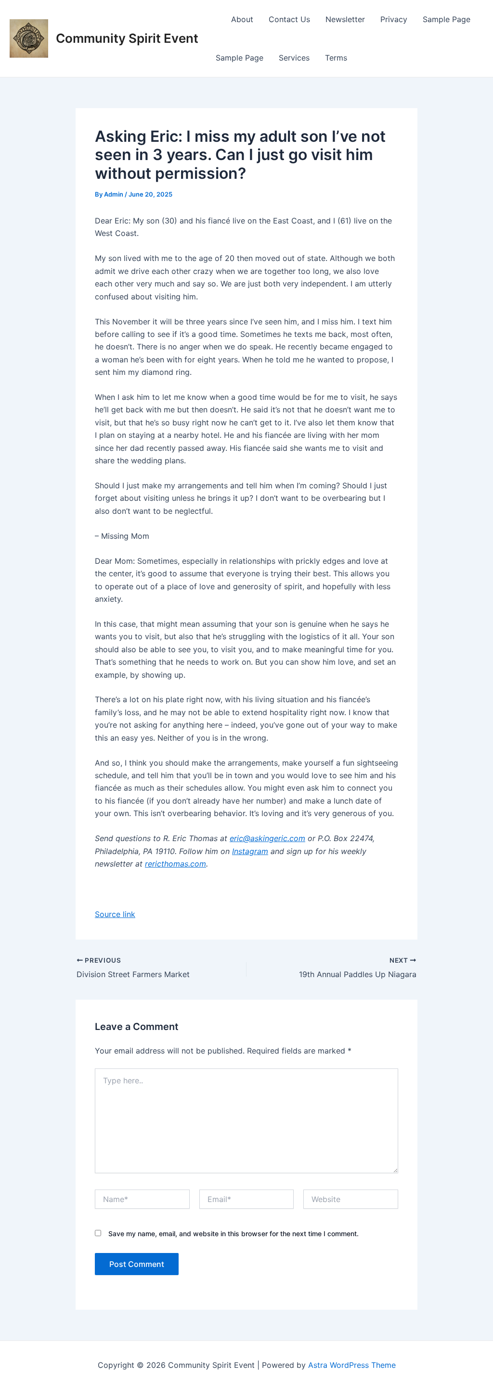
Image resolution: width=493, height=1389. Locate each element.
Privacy (393, 19)
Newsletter (345, 19)
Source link (115, 914)
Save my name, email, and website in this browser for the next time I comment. (233, 1233)
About (242, 19)
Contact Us (289, 19)
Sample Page (446, 19)
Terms (336, 57)
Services (294, 57)
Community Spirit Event (127, 38)
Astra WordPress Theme (352, 1365)
